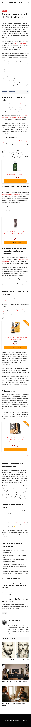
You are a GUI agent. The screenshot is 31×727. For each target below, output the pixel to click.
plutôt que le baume (11, 300)
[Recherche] (28, 2)
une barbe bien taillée (20, 523)
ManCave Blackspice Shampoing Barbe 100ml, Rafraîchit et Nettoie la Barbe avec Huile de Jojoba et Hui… (15, 234)
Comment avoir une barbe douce (11, 194)
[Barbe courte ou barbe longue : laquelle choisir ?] (15, 650)
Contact (8, 718)
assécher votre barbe (20, 43)
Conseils (4, 10)
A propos (24, 720)
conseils (4, 613)
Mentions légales (18, 718)
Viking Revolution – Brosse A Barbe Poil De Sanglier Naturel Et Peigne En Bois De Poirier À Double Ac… (15, 440)
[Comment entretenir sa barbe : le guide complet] (15, 694)
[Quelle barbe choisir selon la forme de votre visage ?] (15, 672)
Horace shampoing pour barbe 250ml (15, 174)
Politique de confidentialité (12, 720)
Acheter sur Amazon (15, 181)
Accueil (3, 6)
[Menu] (2, 2)
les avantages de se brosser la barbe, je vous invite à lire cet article (15, 457)
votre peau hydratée (14, 302)
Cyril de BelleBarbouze (15, 620)
